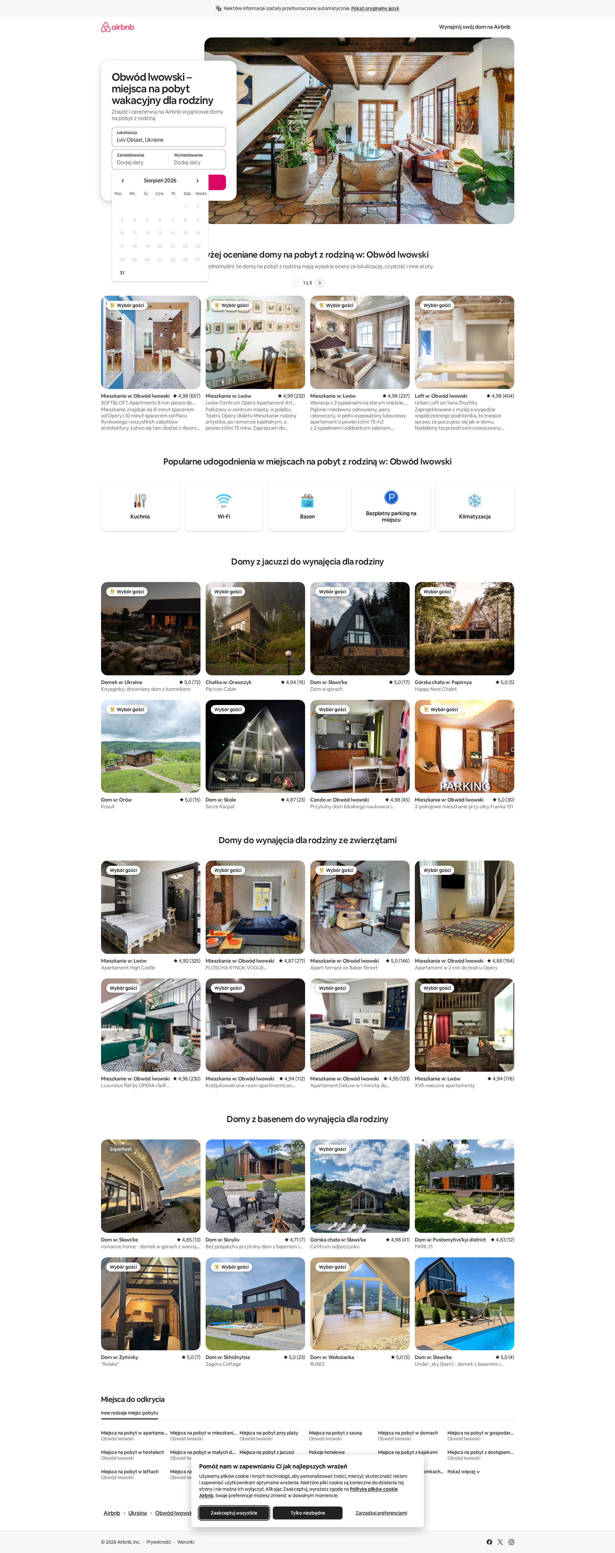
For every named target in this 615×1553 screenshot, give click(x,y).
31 (122, 273)
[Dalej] (319, 283)
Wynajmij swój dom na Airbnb (474, 27)
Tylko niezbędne (307, 1513)
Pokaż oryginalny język (375, 8)
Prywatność (159, 1542)
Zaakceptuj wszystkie (234, 1513)
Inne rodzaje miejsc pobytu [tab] (129, 1413)
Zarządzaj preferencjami (381, 1513)
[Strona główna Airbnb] (117, 27)
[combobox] (169, 140)
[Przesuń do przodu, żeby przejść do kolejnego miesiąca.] (197, 181)
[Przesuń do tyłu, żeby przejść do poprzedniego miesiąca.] (123, 181)
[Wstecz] (295, 283)
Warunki (185, 1542)
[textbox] (140, 162)
